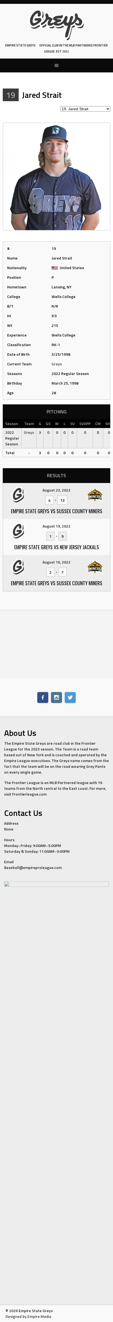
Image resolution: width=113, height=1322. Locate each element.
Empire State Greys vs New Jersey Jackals (56, 547)
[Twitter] (70, 697)
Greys (57, 364)
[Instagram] (56, 697)
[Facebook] (42, 697)
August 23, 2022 (56, 490)
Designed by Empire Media (28, 1316)
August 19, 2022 (56, 526)
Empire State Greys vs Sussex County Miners (56, 511)
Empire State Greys (20, 45)
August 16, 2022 (56, 562)
